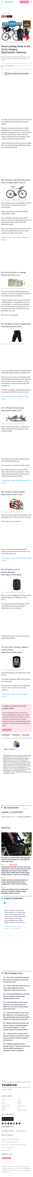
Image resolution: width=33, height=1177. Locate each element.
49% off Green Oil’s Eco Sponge (13, 272)
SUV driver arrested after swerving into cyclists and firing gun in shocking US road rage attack (16, 980)
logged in (14, 817)
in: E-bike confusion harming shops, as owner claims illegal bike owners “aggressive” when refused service (13, 927)
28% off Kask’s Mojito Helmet (13, 492)
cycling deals (16, 734)
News (3, 1101)
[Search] (31, 2)
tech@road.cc (14, 1142)
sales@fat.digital (21, 1144)
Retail (9, 16)
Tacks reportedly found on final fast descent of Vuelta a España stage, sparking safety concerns (16, 996)
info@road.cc (16, 1139)
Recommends (21, 1105)
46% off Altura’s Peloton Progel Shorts (16, 324)
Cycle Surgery (6, 734)
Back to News (6, 13)
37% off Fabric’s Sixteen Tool (12, 408)
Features (4, 1108)
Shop (18, 1108)
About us (4, 1099)
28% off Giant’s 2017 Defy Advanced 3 (16, 180)
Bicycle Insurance (22, 1110)
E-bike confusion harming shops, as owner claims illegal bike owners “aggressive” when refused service (16, 988)
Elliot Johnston (9, 749)
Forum (19, 1099)
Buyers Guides (6, 1105)
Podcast (19, 1103)
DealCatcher (25, 734)
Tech (3, 1110)
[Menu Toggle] (2, 2)
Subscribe (25, 2)
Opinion (19, 1101)
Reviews (4, 1103)
